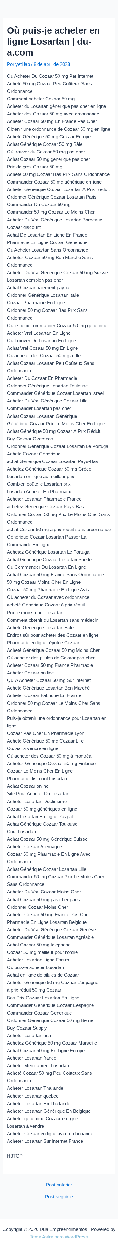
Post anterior (59, 1185)
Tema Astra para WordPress (59, 1236)
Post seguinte (59, 1197)
